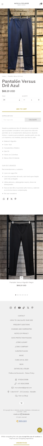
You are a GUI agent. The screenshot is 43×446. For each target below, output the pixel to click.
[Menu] (4, 4)
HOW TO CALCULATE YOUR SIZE (21, 320)
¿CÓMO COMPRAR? (21, 347)
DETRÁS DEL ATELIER (21, 369)
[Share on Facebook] (7, 199)
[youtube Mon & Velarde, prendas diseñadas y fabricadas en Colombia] (19, 307)
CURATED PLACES (21, 351)
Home (4, 76)
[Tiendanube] (21, 414)
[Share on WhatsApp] (4, 199)
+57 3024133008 (23, 384)
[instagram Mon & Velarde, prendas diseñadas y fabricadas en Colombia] (11, 307)
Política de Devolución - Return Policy (21, 373)
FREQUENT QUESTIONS (21, 325)
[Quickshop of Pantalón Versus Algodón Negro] (21, 277)
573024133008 (23, 380)
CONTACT (21, 316)
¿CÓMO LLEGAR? (21, 342)
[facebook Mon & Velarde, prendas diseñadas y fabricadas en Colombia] (15, 307)
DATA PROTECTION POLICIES (21, 338)
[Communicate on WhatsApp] (39, 430)
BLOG (21, 364)
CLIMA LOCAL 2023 (21, 360)
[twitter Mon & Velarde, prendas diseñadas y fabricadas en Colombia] (28, 307)
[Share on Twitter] (11, 199)
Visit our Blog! (23, 396)
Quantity (25, 96)
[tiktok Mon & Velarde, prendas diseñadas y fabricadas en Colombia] (24, 307)
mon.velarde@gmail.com (23, 388)
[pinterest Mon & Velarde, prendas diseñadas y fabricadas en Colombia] (32, 307)
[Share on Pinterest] (15, 199)
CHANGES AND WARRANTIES (21, 329)
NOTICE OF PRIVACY (21, 333)
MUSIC (21, 355)
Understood (21, 443)
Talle (3, 96)
